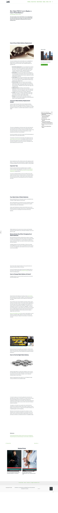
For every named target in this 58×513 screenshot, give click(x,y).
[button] (52, 1)
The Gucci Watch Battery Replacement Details (46, 116)
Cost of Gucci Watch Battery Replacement (46, 114)
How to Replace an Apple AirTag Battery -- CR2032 (19, 337)
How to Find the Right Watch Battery (46, 127)
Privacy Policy (21, 482)
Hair (50, 1)
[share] (26, 337)
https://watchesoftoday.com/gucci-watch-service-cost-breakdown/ (21, 435)
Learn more (44, 64)
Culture (47, 1)
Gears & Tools (33, 1)
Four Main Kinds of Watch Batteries (46, 120)
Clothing (28, 1)
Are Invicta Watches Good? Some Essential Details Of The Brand (13, 473)
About (25, 482)
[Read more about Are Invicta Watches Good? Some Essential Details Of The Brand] (14, 460)
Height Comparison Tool (35, 482)
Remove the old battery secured (15, 313)
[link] (11, 337)
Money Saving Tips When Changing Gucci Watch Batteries (47, 122)
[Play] (31, 344)
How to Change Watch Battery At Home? (47, 124)
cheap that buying (25, 270)
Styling (44, 1)
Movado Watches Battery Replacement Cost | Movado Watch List (29, 473)
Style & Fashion (39, 1)
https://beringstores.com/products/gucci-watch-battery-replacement (21, 436)
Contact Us (28, 482)
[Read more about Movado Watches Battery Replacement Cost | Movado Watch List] (29, 460)
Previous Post (8, 443)
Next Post (36, 443)
